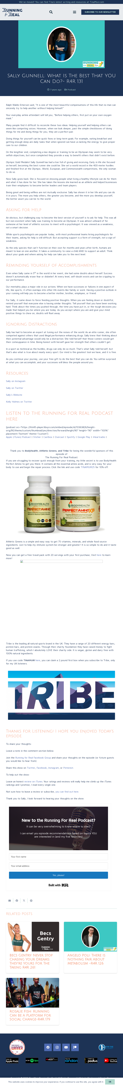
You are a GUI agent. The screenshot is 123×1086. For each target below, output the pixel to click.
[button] (51, 12)
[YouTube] (66, 1047)
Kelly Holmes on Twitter (19, 401)
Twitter (31, 767)
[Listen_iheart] (51, 1059)
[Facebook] (48, 1047)
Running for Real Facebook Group (33, 757)
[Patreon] (75, 1047)
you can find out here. (67, 791)
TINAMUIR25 (88, 467)
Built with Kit (59, 885)
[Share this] (16, 900)
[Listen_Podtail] (91, 1060)
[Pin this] (31, 900)
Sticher (37, 437)
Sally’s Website (14, 394)
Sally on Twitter (14, 388)
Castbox (48, 437)
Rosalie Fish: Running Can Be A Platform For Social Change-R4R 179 (30, 1015)
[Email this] (9, 900)
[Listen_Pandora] (71, 1060)
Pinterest (68, 767)
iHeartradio (99, 437)
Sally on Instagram (15, 381)
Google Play (84, 437)
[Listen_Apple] (12, 1060)
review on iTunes (33, 781)
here (99, 555)
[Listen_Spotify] (32, 1060)
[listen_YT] (111, 1060)
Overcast (59, 437)
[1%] (106, 1047)
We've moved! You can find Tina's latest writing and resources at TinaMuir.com (61, 2)
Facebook (42, 767)
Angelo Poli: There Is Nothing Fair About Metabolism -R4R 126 (86, 959)
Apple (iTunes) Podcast (18, 437)
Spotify (71, 437)
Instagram (53, 767)
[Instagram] (57, 1047)
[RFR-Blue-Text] (12, 12)
